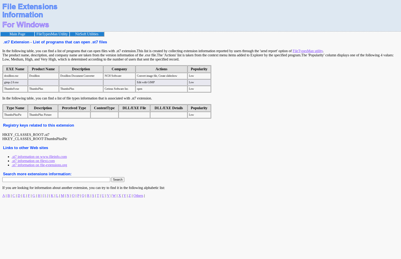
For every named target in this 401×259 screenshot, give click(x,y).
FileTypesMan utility (308, 51)
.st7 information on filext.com (33, 161)
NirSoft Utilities (86, 34)
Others (138, 196)
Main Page (17, 34)
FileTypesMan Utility (52, 34)
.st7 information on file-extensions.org (39, 165)
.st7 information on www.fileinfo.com (39, 157)
